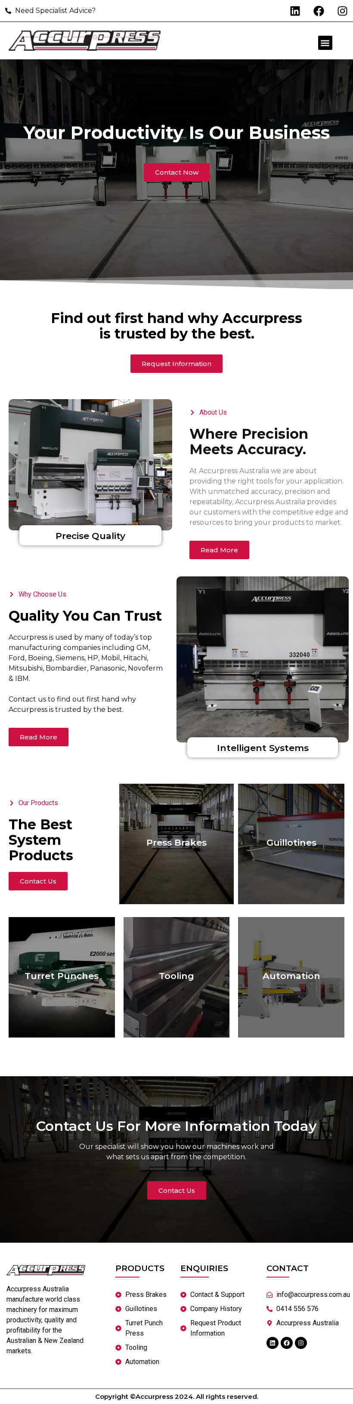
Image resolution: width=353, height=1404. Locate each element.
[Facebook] (318, 11)
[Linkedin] (295, 11)
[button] (325, 43)
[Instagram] (342, 11)
